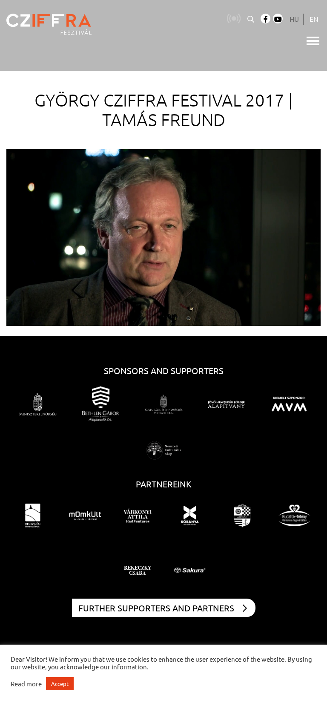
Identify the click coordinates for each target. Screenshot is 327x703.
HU (294, 18)
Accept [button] (60, 683)
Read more (26, 684)
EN (314, 18)
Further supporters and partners (156, 607)
